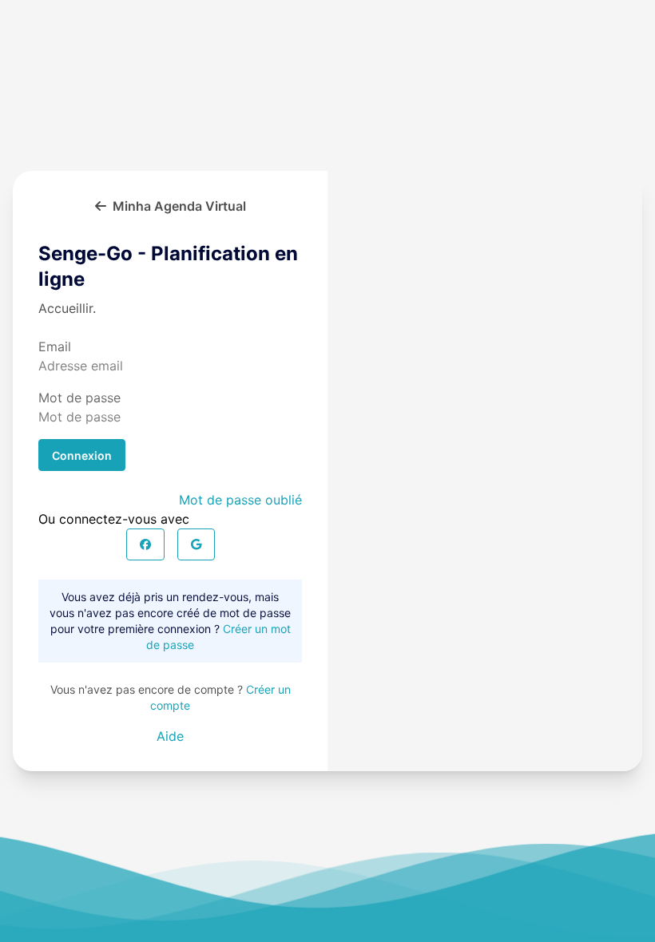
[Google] (196, 544)
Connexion (82, 455)
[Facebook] (145, 544)
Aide (170, 736)
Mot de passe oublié (240, 500)
